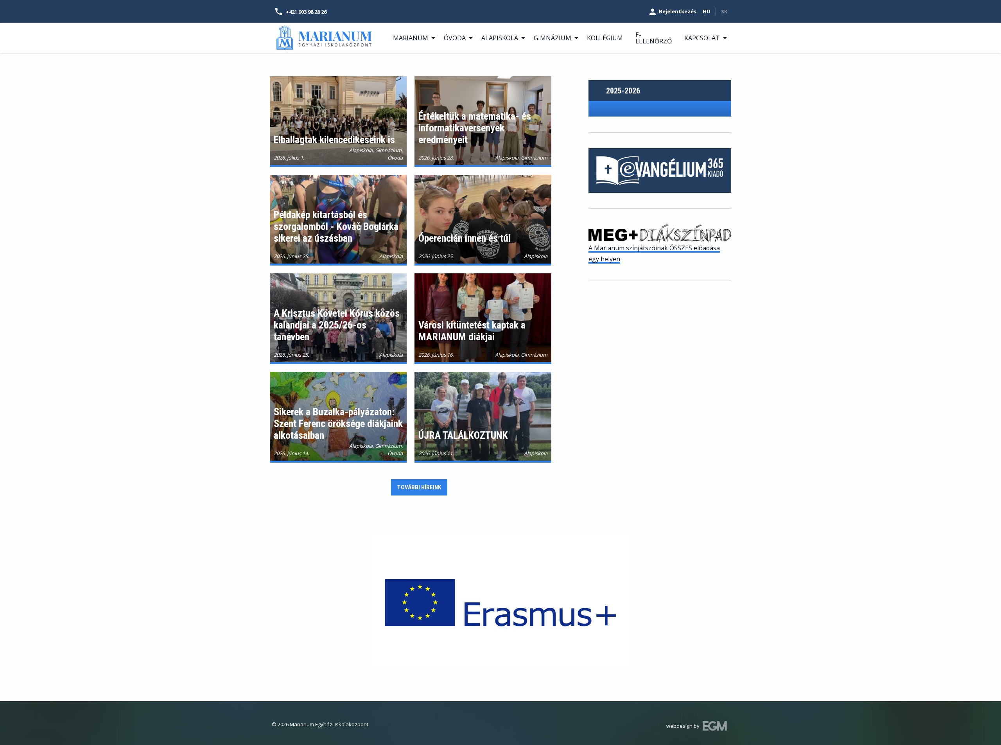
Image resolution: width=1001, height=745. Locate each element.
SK (724, 11)
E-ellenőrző (653, 38)
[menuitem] (412, 37)
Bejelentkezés (677, 11)
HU (706, 11)
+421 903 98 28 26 (306, 11)
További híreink (419, 487)
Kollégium (605, 38)
